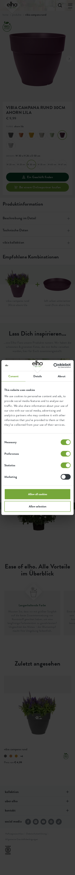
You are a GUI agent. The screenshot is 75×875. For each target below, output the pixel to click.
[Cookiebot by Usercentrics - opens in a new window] (55, 365)
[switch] (66, 453)
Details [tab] (37, 376)
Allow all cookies (37, 494)
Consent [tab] (13, 376)
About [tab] (61, 376)
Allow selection (37, 506)
